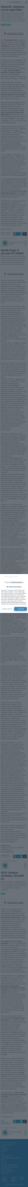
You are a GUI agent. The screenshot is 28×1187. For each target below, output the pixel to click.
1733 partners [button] (10, 590)
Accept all (21, 609)
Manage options (7, 609)
